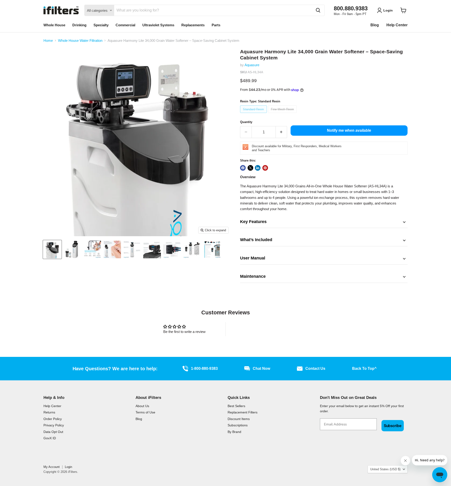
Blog (374, 25)
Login (68, 467)
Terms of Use (145, 412)
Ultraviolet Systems (158, 25)
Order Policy (52, 419)
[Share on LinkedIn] (257, 168)
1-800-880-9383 (204, 368)
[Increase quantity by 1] (281, 132)
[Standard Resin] (254, 114)
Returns (49, 412)
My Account (51, 467)
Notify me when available (349, 130)
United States (385, 469)
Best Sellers (236, 406)
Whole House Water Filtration (80, 40)
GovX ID (49, 438)
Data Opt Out (53, 432)
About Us (142, 406)
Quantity (246, 122)
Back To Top (364, 368)
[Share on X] (250, 168)
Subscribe (392, 425)
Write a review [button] (266, 329)
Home (48, 40)
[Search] (318, 10)
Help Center (397, 25)
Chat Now (261, 368)
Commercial (125, 25)
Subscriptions (238, 425)
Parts (216, 25)
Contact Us (315, 368)
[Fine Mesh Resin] (283, 114)
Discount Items (239, 419)
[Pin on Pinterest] (265, 168)
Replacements (193, 25)
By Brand (234, 432)
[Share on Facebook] (243, 168)
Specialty (101, 25)
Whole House (54, 25)
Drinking (79, 25)
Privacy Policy (53, 425)
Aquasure (252, 65)
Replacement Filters (242, 412)
